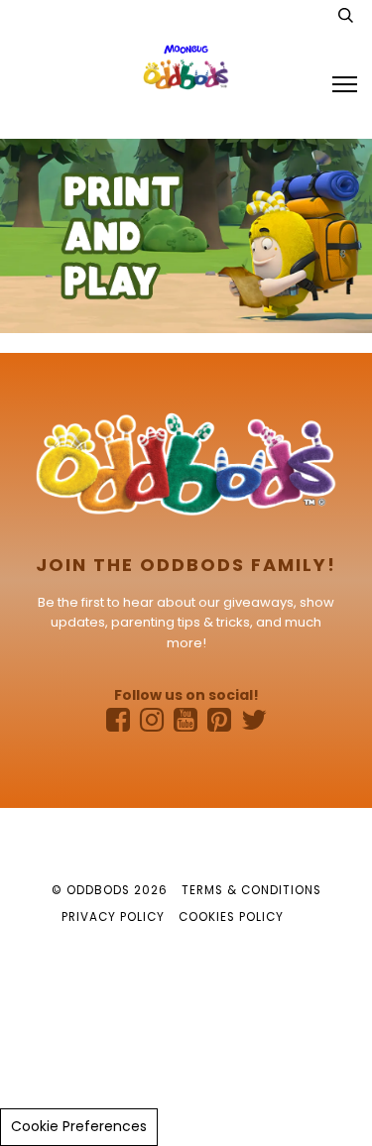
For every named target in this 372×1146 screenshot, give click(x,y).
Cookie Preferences (79, 1126)
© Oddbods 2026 (110, 890)
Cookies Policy (231, 917)
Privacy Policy (113, 917)
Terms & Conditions (251, 890)
